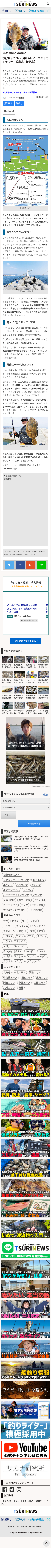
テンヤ (24, 905)
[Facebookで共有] (20, 565)
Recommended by (38, 786)
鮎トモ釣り (38, 879)
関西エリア (9, 982)
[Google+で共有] (30, 565)
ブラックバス (34, 961)
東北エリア (20, 972)
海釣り (19, 103)
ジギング (37, 894)
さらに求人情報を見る (25, 641)
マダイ (15, 921)
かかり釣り (37, 905)
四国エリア (40, 982)
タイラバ (28, 889)
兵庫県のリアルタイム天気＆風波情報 (20, 92)
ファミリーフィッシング (16, 879)
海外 (21, 987)
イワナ (30, 936)
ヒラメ (6, 941)
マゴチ (6, 956)
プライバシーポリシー (23, 1527)
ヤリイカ (31, 956)
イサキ (33, 921)
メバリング (22, 884)
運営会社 (11, 1527)
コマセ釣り (24, 900)
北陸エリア (27, 977)
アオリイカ (20, 941)
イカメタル (40, 900)
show (11, 111)
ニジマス (8, 936)
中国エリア (24, 982)
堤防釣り (8, 103)
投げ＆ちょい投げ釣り (15, 910)
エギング (8, 884)
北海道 (6, 972)
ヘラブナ (18, 961)
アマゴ (19, 936)
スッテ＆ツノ (10, 905)
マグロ (43, 956)
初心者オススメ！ (12, 874)
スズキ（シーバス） (13, 931)
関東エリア (35, 972)
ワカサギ (18, 956)
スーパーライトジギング (16, 894)
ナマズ (31, 931)
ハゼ (41, 951)
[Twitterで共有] (9, 565)
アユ (41, 931)
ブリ (24, 921)
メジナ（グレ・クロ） (15, 946)
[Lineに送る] (41, 565)
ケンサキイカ (39, 926)
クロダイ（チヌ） (12, 951)
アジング (36, 884)
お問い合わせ (36, 1527)
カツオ (6, 961)
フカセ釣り (9, 900)
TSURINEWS (23, 1532)
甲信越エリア (10, 977)
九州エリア (9, 987)
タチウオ (42, 936)
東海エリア (42, 977)
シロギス (30, 951)
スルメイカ (22, 926)
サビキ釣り (36, 910)
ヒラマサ (8, 926)
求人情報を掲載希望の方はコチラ (25, 586)
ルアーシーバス (11, 889)
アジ (5, 921)
